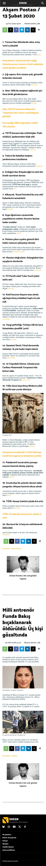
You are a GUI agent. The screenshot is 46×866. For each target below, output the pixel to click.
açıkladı (32, 446)
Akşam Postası (16, 548)
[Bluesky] (3, 827)
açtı (15, 188)
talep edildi (11, 358)
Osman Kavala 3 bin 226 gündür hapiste (23, 577)
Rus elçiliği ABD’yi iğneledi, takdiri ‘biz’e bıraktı (20, 125)
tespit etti (32, 149)
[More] (38, 29)
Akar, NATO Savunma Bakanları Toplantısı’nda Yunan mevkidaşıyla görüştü (20, 112)
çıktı (39, 54)
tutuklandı (38, 166)
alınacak (13, 339)
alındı (9, 495)
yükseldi (17, 508)
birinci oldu (26, 380)
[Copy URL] (33, 29)
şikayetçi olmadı (18, 251)
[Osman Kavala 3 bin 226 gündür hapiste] (23, 564)
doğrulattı (37, 270)
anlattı (18, 233)
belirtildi (34, 84)
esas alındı (6, 319)
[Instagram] (9, 827)
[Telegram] (21, 29)
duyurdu (11, 288)
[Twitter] (20, 827)
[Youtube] (14, 827)
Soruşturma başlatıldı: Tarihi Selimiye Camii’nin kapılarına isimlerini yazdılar (22, 454)
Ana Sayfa (5, 548)
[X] (10, 29)
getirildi (10, 209)
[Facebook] (16, 29)
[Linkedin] (27, 29)
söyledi (34, 103)
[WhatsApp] (4, 29)
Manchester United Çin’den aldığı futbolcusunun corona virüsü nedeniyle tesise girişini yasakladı (22, 64)
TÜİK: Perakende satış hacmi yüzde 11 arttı (21, 516)
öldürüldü (5, 534)
